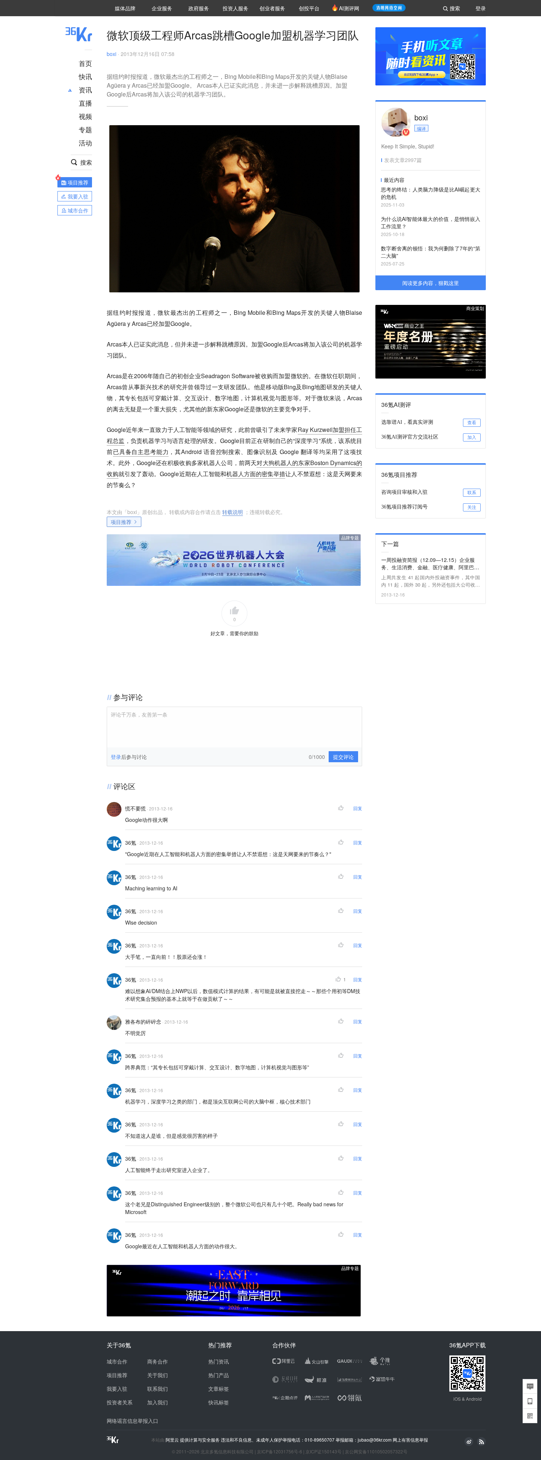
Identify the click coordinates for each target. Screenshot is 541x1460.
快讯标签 (218, 1402)
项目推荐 (121, 521)
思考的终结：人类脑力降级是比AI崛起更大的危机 (430, 193)
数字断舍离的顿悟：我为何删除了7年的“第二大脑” (430, 251)
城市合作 (117, 1361)
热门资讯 (218, 1361)
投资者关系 (119, 1402)
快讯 (85, 76)
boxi (111, 53)
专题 (85, 129)
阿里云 (173, 1439)
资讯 (85, 89)
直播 (85, 103)
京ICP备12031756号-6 (279, 1451)
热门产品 (218, 1375)
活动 (85, 142)
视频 (85, 116)
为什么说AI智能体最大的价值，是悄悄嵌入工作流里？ (430, 222)
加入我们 (157, 1402)
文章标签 (218, 1388)
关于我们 (157, 1375)
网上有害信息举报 (410, 1439)
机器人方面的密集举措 (256, 473)
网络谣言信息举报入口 (132, 1420)
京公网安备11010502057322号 (376, 1451)
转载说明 (232, 512)
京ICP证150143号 (323, 1451)
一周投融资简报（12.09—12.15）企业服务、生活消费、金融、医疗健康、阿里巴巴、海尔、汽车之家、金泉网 (428, 563)
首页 (85, 63)
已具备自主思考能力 (141, 451)
